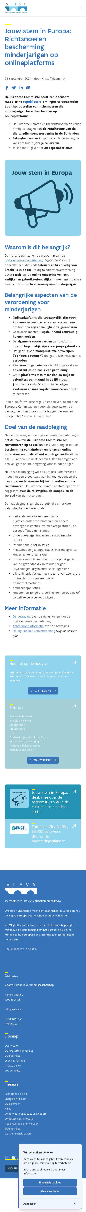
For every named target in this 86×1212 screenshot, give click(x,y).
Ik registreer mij (40, 690)
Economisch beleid (21, 716)
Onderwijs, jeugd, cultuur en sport (25, 1113)
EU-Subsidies (17, 729)
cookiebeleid (44, 1169)
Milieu (13, 733)
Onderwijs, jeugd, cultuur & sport (30, 737)
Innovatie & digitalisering (24, 741)
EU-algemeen (17, 724)
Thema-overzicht (40, 760)
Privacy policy (13, 1065)
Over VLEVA (11, 1045)
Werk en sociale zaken (18, 1133)
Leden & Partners (15, 1060)
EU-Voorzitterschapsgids (19, 1050)
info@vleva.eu (13, 1009)
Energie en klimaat (20, 720)
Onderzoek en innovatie (19, 1118)
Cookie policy (12, 1070)
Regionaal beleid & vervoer (25, 745)
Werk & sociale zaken (22, 749)
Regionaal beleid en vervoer (21, 1123)
